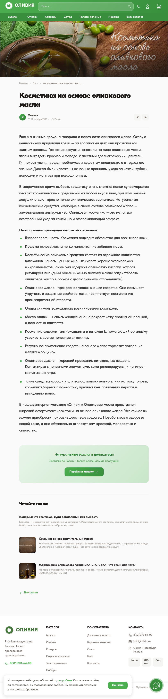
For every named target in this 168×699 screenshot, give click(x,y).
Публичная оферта (147, 687)
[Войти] (147, 6)
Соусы (68, 17)
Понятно (118, 685)
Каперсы (50, 17)
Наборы (113, 17)
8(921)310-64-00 (21, 663)
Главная (23, 83)
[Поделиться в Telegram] (137, 117)
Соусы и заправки (58, 656)
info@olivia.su (142, 641)
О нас (91, 649)
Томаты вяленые (90, 17)
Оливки (32, 17)
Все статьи (31, 592)
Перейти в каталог (81, 471)
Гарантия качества (99, 642)
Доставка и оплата (99, 635)
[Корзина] (159, 6)
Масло (12, 17)
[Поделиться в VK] (145, 117)
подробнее (65, 680)
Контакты (93, 663)
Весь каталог (134, 17)
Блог (35, 83)
